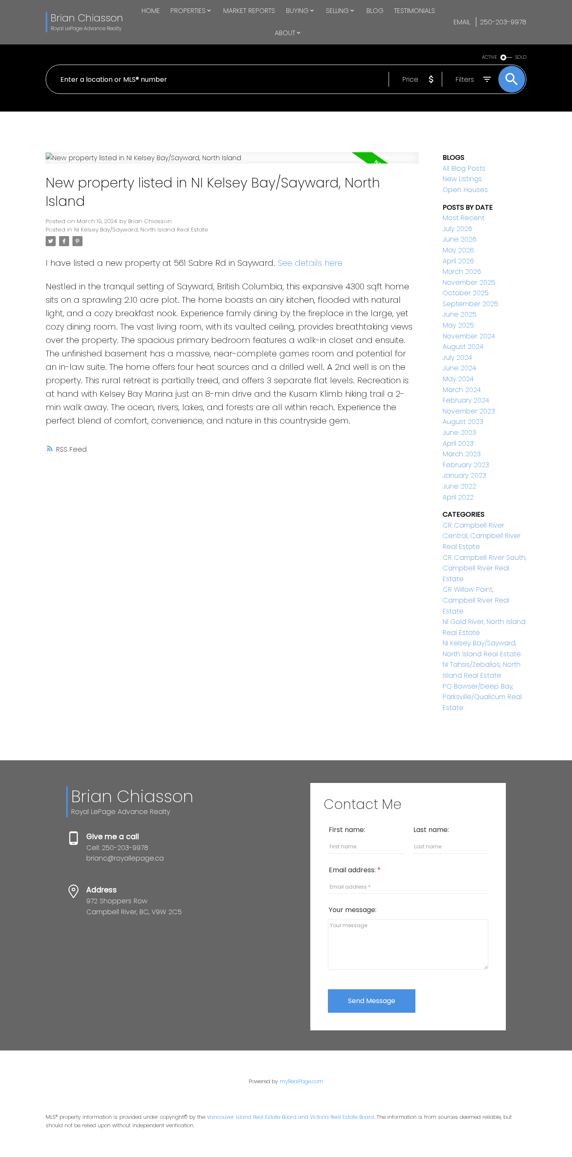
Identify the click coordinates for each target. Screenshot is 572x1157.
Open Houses (465, 190)
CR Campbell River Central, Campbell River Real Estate (481, 535)
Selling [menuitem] (337, 11)
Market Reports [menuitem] (249, 11)
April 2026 (458, 261)
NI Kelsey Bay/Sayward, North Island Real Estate (141, 230)
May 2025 (458, 325)
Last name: (431, 830)
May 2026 (458, 250)
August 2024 (463, 346)
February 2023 (466, 465)
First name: (347, 830)
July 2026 (457, 229)
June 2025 (460, 314)
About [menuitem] (285, 33)
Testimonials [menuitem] (414, 11)
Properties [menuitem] (188, 11)
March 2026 (462, 271)
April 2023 (458, 443)
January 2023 (464, 475)
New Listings (462, 179)
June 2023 (459, 432)
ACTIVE (489, 57)
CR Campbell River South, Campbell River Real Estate (484, 568)
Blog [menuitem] (375, 11)
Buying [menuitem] (297, 11)
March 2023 (462, 454)
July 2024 (457, 357)
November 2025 (469, 282)
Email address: (353, 870)
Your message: (352, 910)
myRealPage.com (301, 1081)
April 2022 (458, 497)
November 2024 (469, 336)
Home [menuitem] (151, 11)
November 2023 (469, 411)
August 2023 (463, 421)
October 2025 (466, 293)
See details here (310, 263)
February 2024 (466, 400)
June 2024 (459, 368)
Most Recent (463, 218)
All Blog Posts (464, 168)
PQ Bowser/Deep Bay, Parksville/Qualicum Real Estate (482, 696)
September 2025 (470, 304)
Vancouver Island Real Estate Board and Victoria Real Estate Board (290, 1117)
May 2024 (458, 379)
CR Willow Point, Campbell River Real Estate (476, 600)
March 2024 (462, 390)
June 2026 (460, 239)
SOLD (520, 57)
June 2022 (459, 486)
